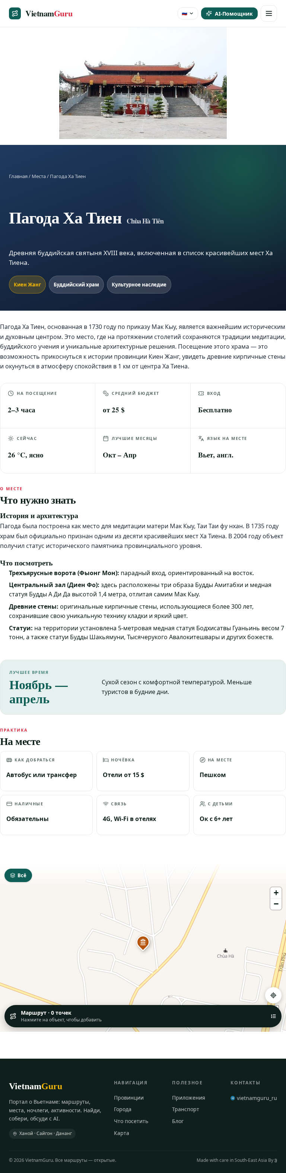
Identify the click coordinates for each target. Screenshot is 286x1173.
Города (122, 1109)
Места (39, 176)
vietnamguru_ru (257, 1097)
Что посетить (131, 1121)
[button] (143, 942)
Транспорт (185, 1109)
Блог (178, 1121)
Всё (22, 875)
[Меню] (269, 13)
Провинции (129, 1097)
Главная (18, 176)
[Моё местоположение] (273, 995)
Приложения (188, 1097)
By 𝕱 (272, 1160)
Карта (121, 1132)
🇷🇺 (184, 13)
